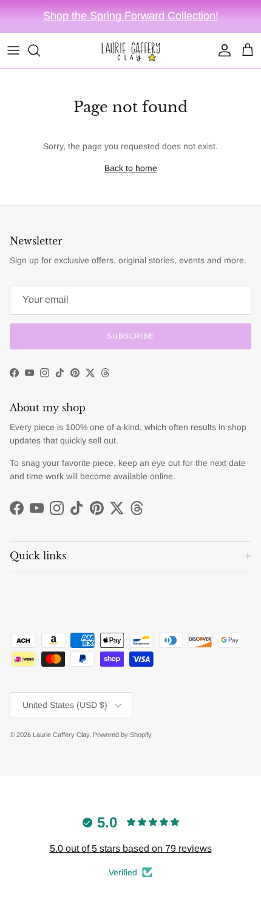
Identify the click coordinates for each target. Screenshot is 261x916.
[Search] (40, 50)
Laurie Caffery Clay (61, 734)
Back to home (130, 168)
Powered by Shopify (122, 734)
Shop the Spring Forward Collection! (131, 16)
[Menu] (13, 50)
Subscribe (131, 336)
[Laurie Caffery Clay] (130, 50)
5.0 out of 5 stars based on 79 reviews (131, 848)
